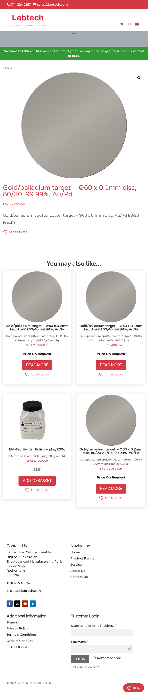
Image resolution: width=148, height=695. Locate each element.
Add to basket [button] (37, 480)
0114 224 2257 (20, 583)
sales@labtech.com (25, 591)
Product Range (82, 558)
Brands (12, 622)
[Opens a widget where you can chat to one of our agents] (133, 688)
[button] (138, 77)
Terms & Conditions (22, 634)
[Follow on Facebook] (10, 603)
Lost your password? (84, 667)
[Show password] (129, 649)
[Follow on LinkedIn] (33, 603)
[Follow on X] (17, 603)
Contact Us (79, 577)
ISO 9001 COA (17, 647)
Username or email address (93, 626)
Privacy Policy (17, 628)
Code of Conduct (20, 641)
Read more (37, 365)
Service (76, 564)
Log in (79, 659)
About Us (77, 571)
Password (79, 642)
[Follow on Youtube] (25, 603)
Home (75, 552)
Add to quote (18, 232)
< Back (7, 68)
